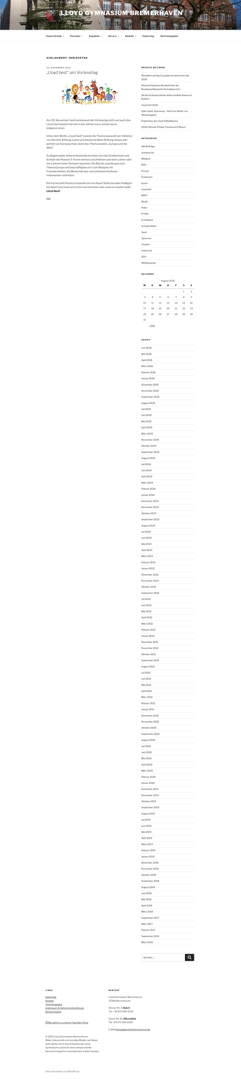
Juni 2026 (146, 347)
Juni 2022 (146, 605)
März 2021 (147, 697)
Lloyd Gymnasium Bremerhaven (122, 13)
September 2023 (150, 519)
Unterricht (146, 250)
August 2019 (148, 813)
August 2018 (148, 887)
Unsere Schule (54, 36)
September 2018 (150, 881)
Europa (145, 170)
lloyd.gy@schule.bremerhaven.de (133, 1029)
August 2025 (148, 403)
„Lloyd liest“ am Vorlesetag (72, 72)
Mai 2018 (146, 899)
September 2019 (150, 807)
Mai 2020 (146, 758)
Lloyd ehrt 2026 (149, 105)
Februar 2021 (148, 703)
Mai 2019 (146, 832)
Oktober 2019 (148, 801)
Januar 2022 (147, 635)
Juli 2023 (146, 531)
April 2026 (146, 360)
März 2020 (147, 770)
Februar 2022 (148, 629)
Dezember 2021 (149, 642)
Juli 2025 (146, 409)
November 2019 (150, 795)
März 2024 (147, 482)
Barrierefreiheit (53, 1011)
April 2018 (146, 905)
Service (112, 36)
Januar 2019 (147, 856)
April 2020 (146, 764)
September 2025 (150, 396)
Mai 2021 (146, 684)
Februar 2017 (148, 930)
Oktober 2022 (148, 586)
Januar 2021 (147, 709)
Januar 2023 (148, 568)
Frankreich (146, 177)
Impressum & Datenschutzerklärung (64, 1008)
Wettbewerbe (148, 262)
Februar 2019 (148, 850)
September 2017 (150, 917)
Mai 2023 (146, 544)
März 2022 (147, 623)
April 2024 (146, 476)
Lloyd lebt (146, 189)
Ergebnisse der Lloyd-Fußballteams (159, 120)
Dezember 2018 (149, 862)
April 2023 (146, 550)
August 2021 (148, 666)
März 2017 (147, 923)
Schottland (147, 219)
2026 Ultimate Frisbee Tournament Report (163, 127)
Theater (145, 244)
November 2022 (150, 580)
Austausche (147, 152)
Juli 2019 (146, 819)
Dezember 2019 (149, 789)
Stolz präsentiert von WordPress (62, 1071)
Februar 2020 (148, 776)
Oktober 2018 (148, 874)
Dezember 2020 (150, 715)
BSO (143, 164)
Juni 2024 (146, 470)
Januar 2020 (148, 783)
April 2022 (146, 617)
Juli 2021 (146, 672)
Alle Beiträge (148, 146)
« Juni (152, 325)
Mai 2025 (146, 421)
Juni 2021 (146, 678)
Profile (144, 213)
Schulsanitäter (149, 226)
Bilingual (145, 158)
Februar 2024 (148, 488)
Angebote (94, 36)
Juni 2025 (146, 415)
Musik (144, 201)
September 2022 (150, 593)
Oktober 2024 (148, 445)
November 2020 (150, 721)
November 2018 (150, 868)
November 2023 (150, 507)
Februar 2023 (148, 562)
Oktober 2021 (148, 654)
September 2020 (150, 734)
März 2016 (147, 942)
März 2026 (147, 366)
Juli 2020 (146, 746)
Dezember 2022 (149, 574)
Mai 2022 (146, 611)
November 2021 (150, 648)
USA (143, 256)
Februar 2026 (148, 372)
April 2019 (146, 838)
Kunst (144, 183)
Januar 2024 (148, 495)
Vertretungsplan (169, 36)
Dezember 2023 (150, 501)
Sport (144, 232)
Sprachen (146, 238)
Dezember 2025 (150, 384)
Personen (75, 36)
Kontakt (129, 36)
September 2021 (150, 660)
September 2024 (150, 452)
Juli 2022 (146, 599)
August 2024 (148, 458)
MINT (144, 195)
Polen (144, 207)
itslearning (148, 36)
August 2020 (148, 740)
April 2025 (146, 427)
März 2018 (147, 911)
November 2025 (150, 390)
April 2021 (146, 691)
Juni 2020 (146, 752)
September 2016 (150, 936)
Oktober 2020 (148, 727)
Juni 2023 (146, 537)
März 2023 (147, 556)
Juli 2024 (146, 464)
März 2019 (147, 844)
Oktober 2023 (148, 513)
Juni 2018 (146, 893)
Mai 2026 (146, 354)
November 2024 (150, 439)
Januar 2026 (148, 378)
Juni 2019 (146, 825)
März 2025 (147, 433)
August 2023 (148, 525)
